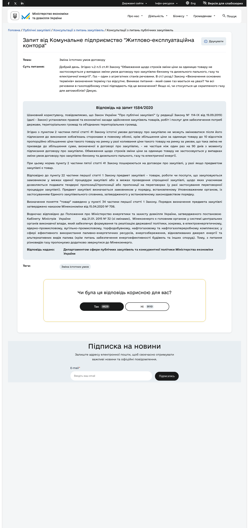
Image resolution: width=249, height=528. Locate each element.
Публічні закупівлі (36, 30)
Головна (14, 30)
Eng (193, 3)
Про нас (134, 16)
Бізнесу (179, 16)
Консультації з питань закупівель (78, 30)
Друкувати (216, 41)
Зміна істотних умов (75, 266)
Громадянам (202, 16)
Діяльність (156, 16)
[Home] (39, 16)
